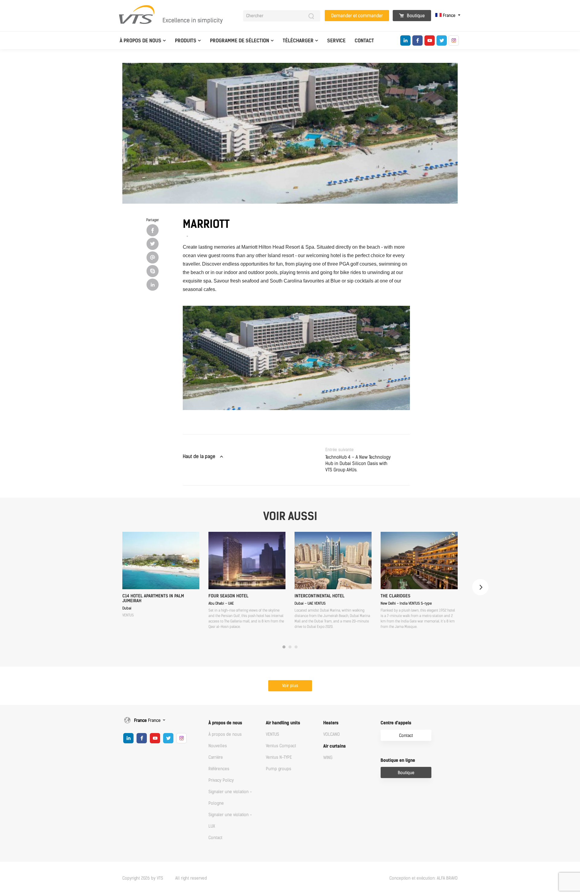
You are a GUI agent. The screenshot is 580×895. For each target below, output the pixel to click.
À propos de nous (140, 41)
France (449, 15)
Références (218, 768)
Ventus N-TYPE (279, 757)
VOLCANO (331, 734)
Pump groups (278, 768)
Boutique (415, 15)
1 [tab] (283, 646)
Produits (185, 41)
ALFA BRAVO (447, 878)
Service (336, 41)
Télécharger (298, 41)
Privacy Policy (221, 780)
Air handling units (283, 722)
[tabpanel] (160, 575)
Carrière (215, 757)
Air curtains (334, 746)
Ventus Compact (281, 745)
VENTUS (272, 734)
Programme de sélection (239, 41)
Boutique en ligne (398, 760)
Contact (364, 41)
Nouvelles (217, 745)
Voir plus (290, 685)
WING (328, 757)
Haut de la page (199, 456)
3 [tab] (296, 646)
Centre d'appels (396, 722)
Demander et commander (357, 15)
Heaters (330, 722)
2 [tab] (290, 646)
